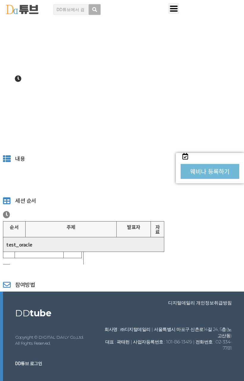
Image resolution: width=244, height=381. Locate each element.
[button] (210, 171)
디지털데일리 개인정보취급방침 (200, 303)
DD (33, 313)
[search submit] (95, 9)
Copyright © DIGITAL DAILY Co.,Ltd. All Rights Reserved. (49, 340)
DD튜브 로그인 (28, 363)
